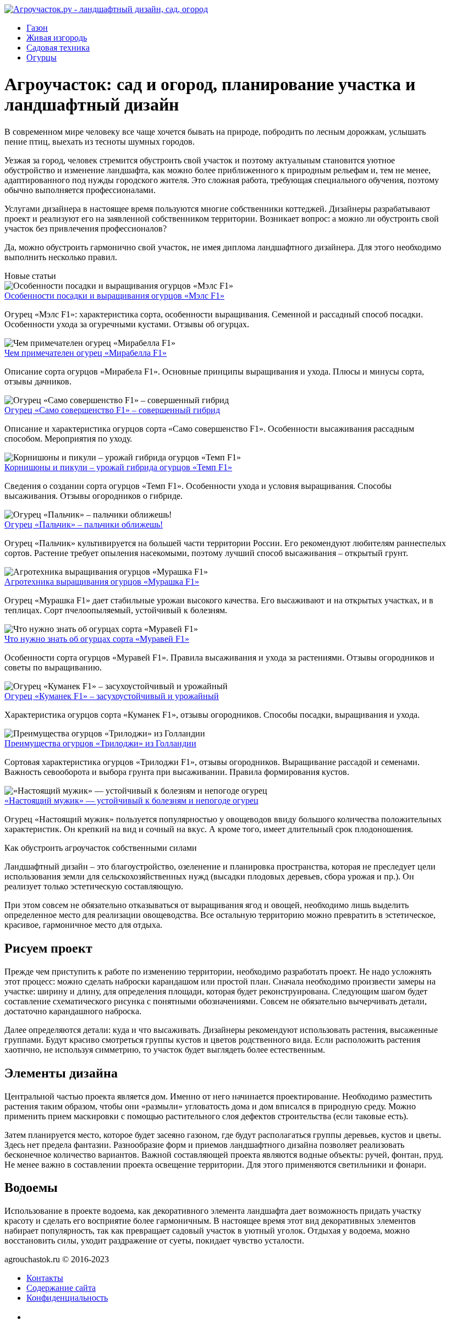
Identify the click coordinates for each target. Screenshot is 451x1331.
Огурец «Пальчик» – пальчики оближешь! (83, 524)
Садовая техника (58, 47)
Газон (37, 27)
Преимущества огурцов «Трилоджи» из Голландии (100, 743)
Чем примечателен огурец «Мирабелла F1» (85, 353)
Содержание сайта (61, 1287)
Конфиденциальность (67, 1297)
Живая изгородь (56, 37)
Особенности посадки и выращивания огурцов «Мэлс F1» (114, 295)
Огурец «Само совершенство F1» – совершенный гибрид (112, 410)
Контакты (44, 1278)
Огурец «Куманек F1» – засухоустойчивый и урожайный (111, 696)
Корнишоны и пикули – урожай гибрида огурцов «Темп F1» (118, 467)
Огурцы (41, 57)
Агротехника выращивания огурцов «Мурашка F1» (101, 581)
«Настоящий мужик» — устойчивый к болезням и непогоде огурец (131, 800)
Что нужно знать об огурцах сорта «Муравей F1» (96, 639)
